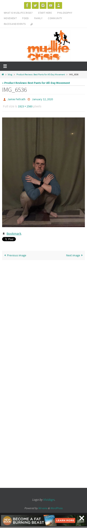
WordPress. (56, 505)
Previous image (16, 252)
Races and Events (15, 23)
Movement (10, 18)
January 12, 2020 (42, 99)
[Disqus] (43, 313)
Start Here (45, 12)
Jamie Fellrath (16, 99)
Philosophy (64, 12)
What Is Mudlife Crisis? (18, 12)
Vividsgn (48, 497)
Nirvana (42, 505)
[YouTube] (51, 5)
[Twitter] (35, 5)
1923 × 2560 (25, 105)
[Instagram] (43, 5)
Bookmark (14, 231)
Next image (73, 252)
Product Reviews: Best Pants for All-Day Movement (40, 74)
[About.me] (58, 5)
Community (55, 18)
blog (10, 74)
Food (25, 18)
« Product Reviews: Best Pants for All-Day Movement (36, 83)
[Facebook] (27, 5)
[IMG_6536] (43, 170)
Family (38, 18)
